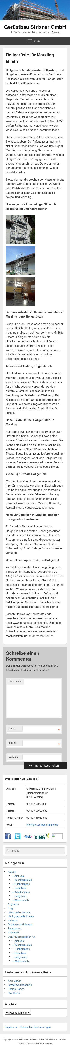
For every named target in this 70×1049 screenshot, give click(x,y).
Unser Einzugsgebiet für (21, 936)
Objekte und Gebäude (20, 924)
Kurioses (13, 920)
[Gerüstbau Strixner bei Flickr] (28, 838)
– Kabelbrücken (21, 892)
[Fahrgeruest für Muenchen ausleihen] (20, 274)
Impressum (11, 1027)
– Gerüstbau (19, 888)
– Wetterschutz (20, 900)
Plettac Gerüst (16, 989)
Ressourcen (14, 928)
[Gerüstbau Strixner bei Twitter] (17, 838)
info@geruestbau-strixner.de (42, 824)
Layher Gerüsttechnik (20, 984)
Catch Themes (45, 1043)
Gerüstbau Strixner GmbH (35, 26)
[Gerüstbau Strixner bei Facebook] (8, 838)
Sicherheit (13, 932)
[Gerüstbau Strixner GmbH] (35, 19)
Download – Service (19, 912)
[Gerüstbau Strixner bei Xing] (41, 838)
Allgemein (13, 904)
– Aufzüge (18, 875)
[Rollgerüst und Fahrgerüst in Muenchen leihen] (20, 242)
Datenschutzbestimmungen (35, 1027)
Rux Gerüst (14, 993)
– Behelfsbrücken (22, 880)
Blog (10, 908)
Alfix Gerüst (14, 980)
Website (13, 757)
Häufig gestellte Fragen (21, 916)
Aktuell (12, 871)
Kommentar (15, 681)
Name (12, 728)
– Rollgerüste (19, 896)
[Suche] (8, 850)
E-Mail (12, 742)
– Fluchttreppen (21, 884)
